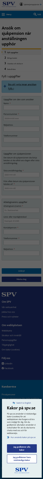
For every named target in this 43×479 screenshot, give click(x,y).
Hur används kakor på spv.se (23, 437)
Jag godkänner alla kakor (22, 448)
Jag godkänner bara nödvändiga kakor (22, 458)
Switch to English (23, 403)
